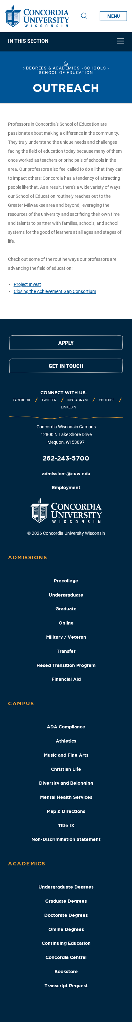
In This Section (28, 41)
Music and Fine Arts (66, 755)
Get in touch (66, 366)
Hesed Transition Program (66, 665)
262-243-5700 (66, 458)
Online (66, 622)
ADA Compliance (66, 726)
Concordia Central (66, 957)
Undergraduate (66, 595)
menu (113, 16)
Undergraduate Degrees (66, 887)
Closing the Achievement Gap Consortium (55, 291)
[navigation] (66, 41)
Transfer (66, 651)
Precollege (66, 580)
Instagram (77, 400)
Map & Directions (66, 811)
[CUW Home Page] (37, 16)
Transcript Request (66, 985)
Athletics (66, 741)
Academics (26, 863)
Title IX (66, 825)
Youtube (106, 400)
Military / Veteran (66, 637)
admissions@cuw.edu (66, 473)
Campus (21, 703)
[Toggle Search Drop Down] (84, 16)
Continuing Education (66, 943)
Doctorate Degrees (66, 915)
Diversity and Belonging (66, 783)
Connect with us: (63, 392)
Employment (66, 487)
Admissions (27, 557)
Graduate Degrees (66, 901)
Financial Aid (66, 679)
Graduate (66, 608)
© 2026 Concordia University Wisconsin (66, 533)
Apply (66, 343)
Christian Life (66, 769)
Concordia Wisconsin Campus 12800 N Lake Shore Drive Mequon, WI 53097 (66, 434)
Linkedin (68, 407)
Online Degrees (66, 929)
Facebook (21, 400)
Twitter (48, 400)
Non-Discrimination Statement (66, 839)
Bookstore (66, 971)
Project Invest (27, 284)
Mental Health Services (66, 797)
